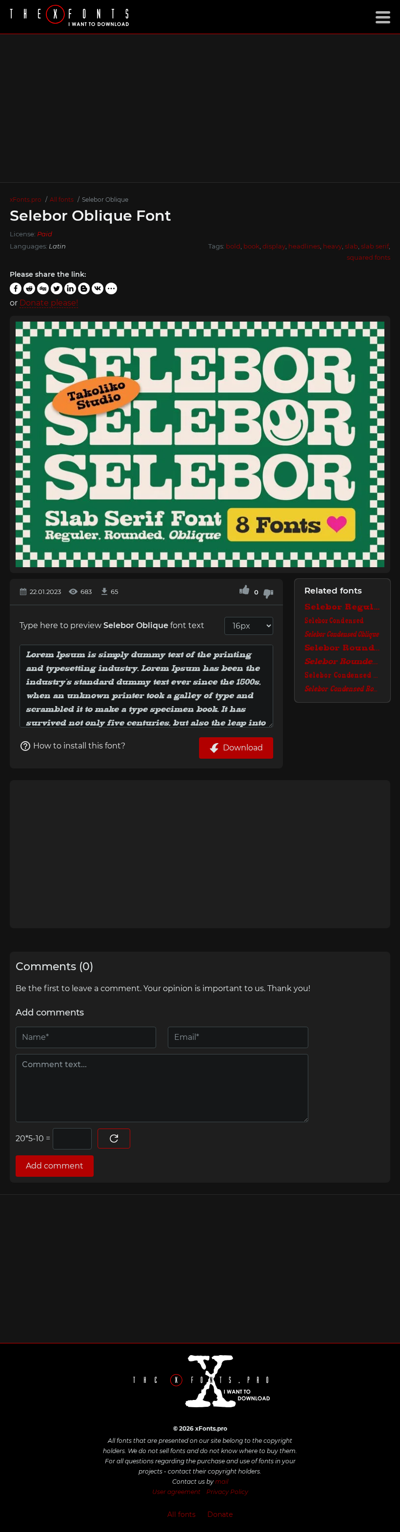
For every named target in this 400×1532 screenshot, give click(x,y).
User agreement (176, 1491)
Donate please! (49, 302)
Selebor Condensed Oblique (341, 635)
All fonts (181, 1514)
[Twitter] (56, 288)
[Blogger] (84, 288)
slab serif (375, 246)
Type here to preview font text (112, 625)
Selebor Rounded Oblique (342, 662)
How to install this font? (79, 745)
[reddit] (29, 288)
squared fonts (368, 257)
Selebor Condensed (334, 621)
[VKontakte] (97, 288)
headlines (304, 246)
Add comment (54, 1165)
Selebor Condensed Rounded (342, 676)
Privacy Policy (227, 1491)
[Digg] (43, 288)
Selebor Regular (342, 608)
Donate (220, 1514)
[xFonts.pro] (71, 17)
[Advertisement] (200, 108)
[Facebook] (15, 288)
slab (351, 246)
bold (233, 246)
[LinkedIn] (70, 288)
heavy (332, 246)
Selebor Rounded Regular (342, 648)
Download (243, 747)
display (273, 246)
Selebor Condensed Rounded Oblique (342, 689)
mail (221, 1481)
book (251, 246)
